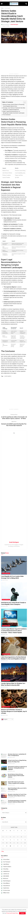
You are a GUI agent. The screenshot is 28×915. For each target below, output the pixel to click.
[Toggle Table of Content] (23, 102)
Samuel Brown (6, 885)
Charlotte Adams (7, 866)
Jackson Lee (6, 873)
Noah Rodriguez (14, 24)
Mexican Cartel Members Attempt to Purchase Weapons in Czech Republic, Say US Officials (14, 711)
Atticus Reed (6, 859)
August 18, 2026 (5, 687)
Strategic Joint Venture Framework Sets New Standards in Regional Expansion (14, 108)
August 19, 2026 (5, 660)
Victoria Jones (6, 890)
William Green (6, 892)
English (5, 719)
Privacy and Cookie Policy (12, 913)
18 (6, 842)
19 (10, 842)
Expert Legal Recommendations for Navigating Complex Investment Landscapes (13, 112)
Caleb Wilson (6, 864)
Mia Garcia (5, 878)
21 (17, 842)
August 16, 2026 (5, 715)
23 (24, 842)
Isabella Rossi (6, 871)
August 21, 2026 (5, 634)
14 (17, 839)
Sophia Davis (6, 888)
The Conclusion (7, 114)
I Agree (22, 913)
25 (6, 845)
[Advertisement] (14, 58)
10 (3, 839)
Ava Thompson (6, 861)
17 (3, 842)
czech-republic (8, 376)
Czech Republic (7, 8)
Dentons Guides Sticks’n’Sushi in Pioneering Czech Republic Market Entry (13, 105)
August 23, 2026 (5, 606)
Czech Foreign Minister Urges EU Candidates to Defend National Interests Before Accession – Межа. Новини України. (14, 630)
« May (2, 851)
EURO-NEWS (6, 876)
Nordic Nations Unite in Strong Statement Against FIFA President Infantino (16, 776)
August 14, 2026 (6, 26)
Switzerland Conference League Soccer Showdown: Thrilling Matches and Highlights (17, 768)
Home (2, 8)
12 (10, 839)
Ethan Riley (5, 869)
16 (24, 839)
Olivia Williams (6, 883)
